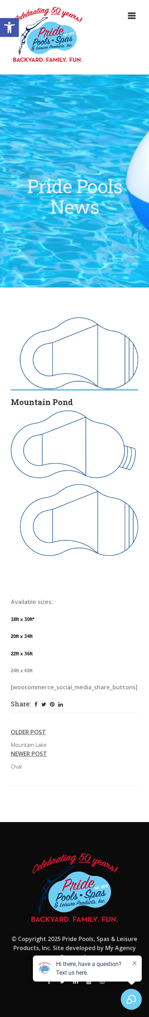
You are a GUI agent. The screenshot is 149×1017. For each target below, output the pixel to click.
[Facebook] (36, 704)
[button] (9, 27)
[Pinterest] (52, 704)
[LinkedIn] (60, 704)
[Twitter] (43, 704)
